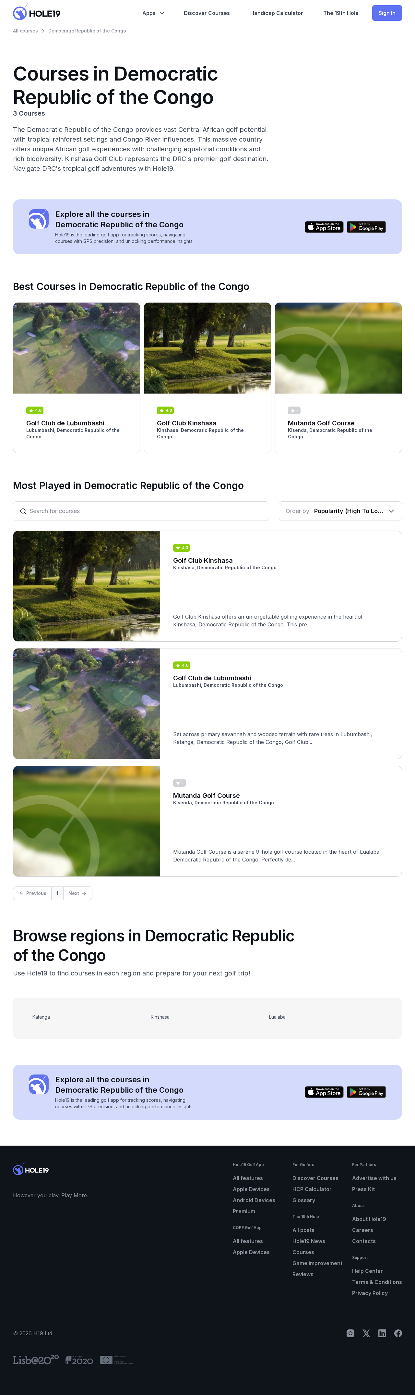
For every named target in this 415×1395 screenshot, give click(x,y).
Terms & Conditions (377, 1282)
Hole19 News (308, 1241)
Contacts (364, 1241)
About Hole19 (369, 1219)
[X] (366, 1333)
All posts (303, 1230)
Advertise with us (374, 1178)
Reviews (303, 1274)
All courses (25, 30)
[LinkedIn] (382, 1333)
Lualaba (277, 1017)
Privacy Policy (370, 1293)
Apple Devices (251, 1189)
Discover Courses (315, 1178)
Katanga (41, 1017)
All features (248, 1178)
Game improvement (317, 1263)
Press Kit (363, 1189)
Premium (244, 1211)
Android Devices (254, 1200)
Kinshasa (160, 1017)
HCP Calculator (312, 1189)
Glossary (303, 1200)
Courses (303, 1252)
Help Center (367, 1271)
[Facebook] (398, 1333)
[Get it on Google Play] (366, 227)
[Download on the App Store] (324, 227)
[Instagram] (350, 1333)
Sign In (387, 13)
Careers (362, 1230)
